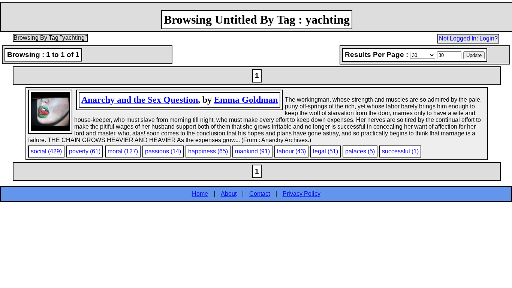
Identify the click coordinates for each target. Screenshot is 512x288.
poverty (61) (84, 151)
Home (200, 193)
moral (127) (123, 151)
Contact (259, 193)
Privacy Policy (301, 193)
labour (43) (291, 151)
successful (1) (400, 151)
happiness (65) (208, 151)
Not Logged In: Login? (468, 38)
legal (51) (325, 151)
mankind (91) (252, 151)
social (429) (46, 151)
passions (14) (163, 151)
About (229, 193)
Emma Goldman (246, 100)
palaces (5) (360, 151)
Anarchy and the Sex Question (139, 100)
